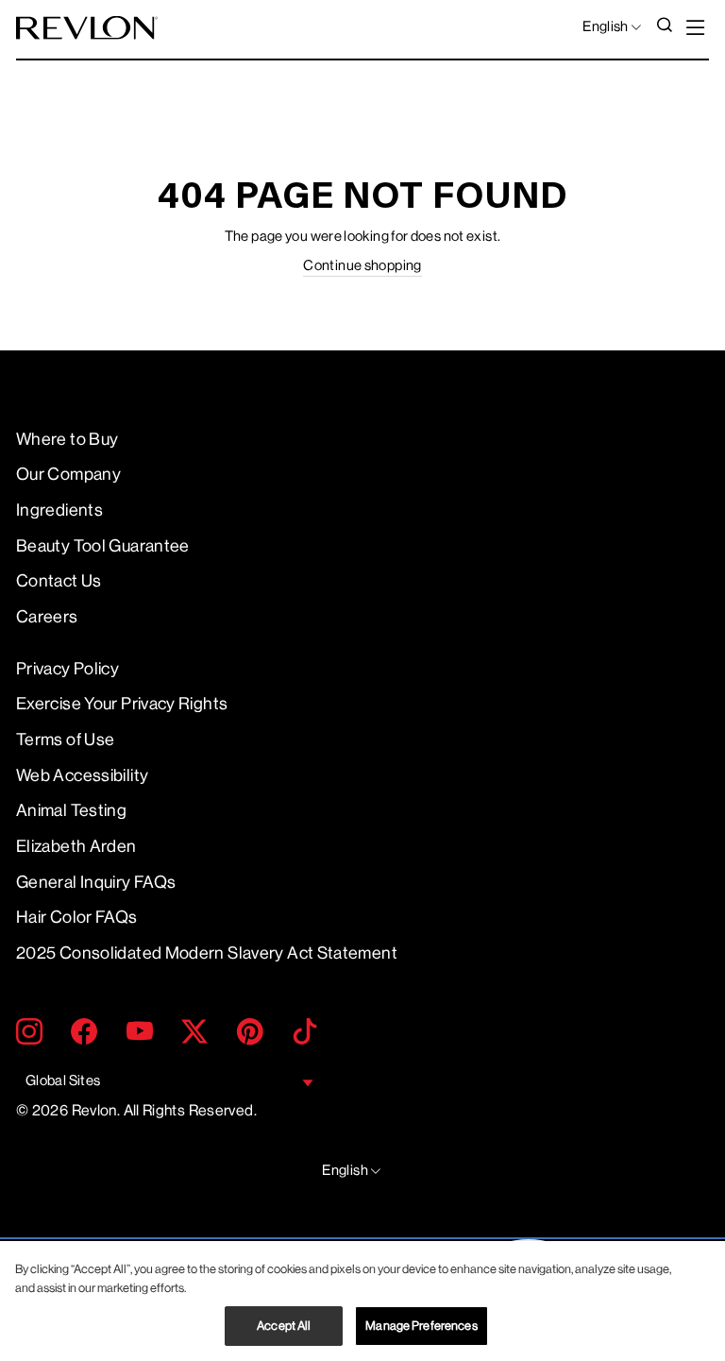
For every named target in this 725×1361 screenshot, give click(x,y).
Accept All (284, 1325)
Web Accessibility (82, 775)
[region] (362, 1301)
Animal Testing (71, 810)
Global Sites (62, 1081)
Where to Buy (67, 439)
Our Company (68, 474)
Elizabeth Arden (76, 846)
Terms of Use (65, 739)
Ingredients (59, 510)
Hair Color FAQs (77, 917)
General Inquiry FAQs (96, 882)
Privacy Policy (67, 668)
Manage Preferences (421, 1325)
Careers (47, 616)
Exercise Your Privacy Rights (122, 703)
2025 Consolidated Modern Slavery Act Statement (206, 953)
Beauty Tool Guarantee (103, 545)
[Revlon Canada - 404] (87, 28)
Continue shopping (362, 266)
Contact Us (59, 580)
